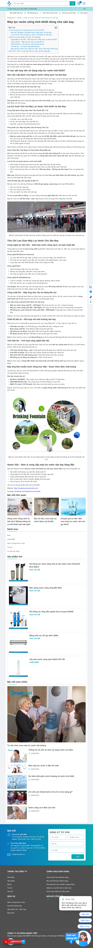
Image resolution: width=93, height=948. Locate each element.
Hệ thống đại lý (32, 13)
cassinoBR (11, 539)
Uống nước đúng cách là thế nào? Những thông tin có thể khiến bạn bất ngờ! (19, 521)
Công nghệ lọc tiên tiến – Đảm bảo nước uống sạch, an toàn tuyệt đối (34, 39)
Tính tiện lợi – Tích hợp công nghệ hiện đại (25, 46)
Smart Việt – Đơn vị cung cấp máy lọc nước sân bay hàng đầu (29, 51)
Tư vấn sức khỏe (13, 551)
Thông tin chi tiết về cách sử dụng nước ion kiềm (50, 750)
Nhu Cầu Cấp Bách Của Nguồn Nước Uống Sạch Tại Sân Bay (31, 32)
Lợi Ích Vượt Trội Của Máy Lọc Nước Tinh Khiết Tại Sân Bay (31, 35)
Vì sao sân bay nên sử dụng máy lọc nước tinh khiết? (26, 30)
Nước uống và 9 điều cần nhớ (41, 808)
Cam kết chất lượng (14, 906)
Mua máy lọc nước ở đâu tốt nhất (43, 766)
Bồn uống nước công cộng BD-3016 (45, 588)
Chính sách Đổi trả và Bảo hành (57, 891)
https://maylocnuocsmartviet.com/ (26, 488)
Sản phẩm (11, 881)
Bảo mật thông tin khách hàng (57, 881)
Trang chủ (11, 18)
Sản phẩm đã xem (16, 13)
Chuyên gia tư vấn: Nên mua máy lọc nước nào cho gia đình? (73, 521)
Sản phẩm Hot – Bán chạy (16, 909)
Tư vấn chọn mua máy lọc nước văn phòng (26, 745)
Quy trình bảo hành (68, 13)
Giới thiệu (10, 877)
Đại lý (9, 884)
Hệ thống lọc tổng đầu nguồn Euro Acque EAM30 (51, 612)
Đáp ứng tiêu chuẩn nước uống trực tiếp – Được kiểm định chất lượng (34, 49)
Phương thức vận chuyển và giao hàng (60, 884)
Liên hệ (10, 891)
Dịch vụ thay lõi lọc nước (16, 543)
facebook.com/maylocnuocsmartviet (27, 491)
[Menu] (84, 3)
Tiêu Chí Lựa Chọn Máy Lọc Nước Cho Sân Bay (25, 37)
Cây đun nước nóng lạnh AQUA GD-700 (47, 659)
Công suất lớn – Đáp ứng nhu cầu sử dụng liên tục (27, 42)
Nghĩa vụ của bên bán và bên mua (58, 888)
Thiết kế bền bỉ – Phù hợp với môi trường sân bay (27, 44)
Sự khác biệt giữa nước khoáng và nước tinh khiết (51, 776)
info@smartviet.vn (18, 854)
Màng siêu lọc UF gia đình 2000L (44, 635)
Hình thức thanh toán (49, 13)
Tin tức (19, 18)
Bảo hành (10, 913)
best (8, 535)
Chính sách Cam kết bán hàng (57, 877)
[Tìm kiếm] (72, 3)
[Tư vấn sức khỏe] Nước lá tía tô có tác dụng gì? (50, 792)
